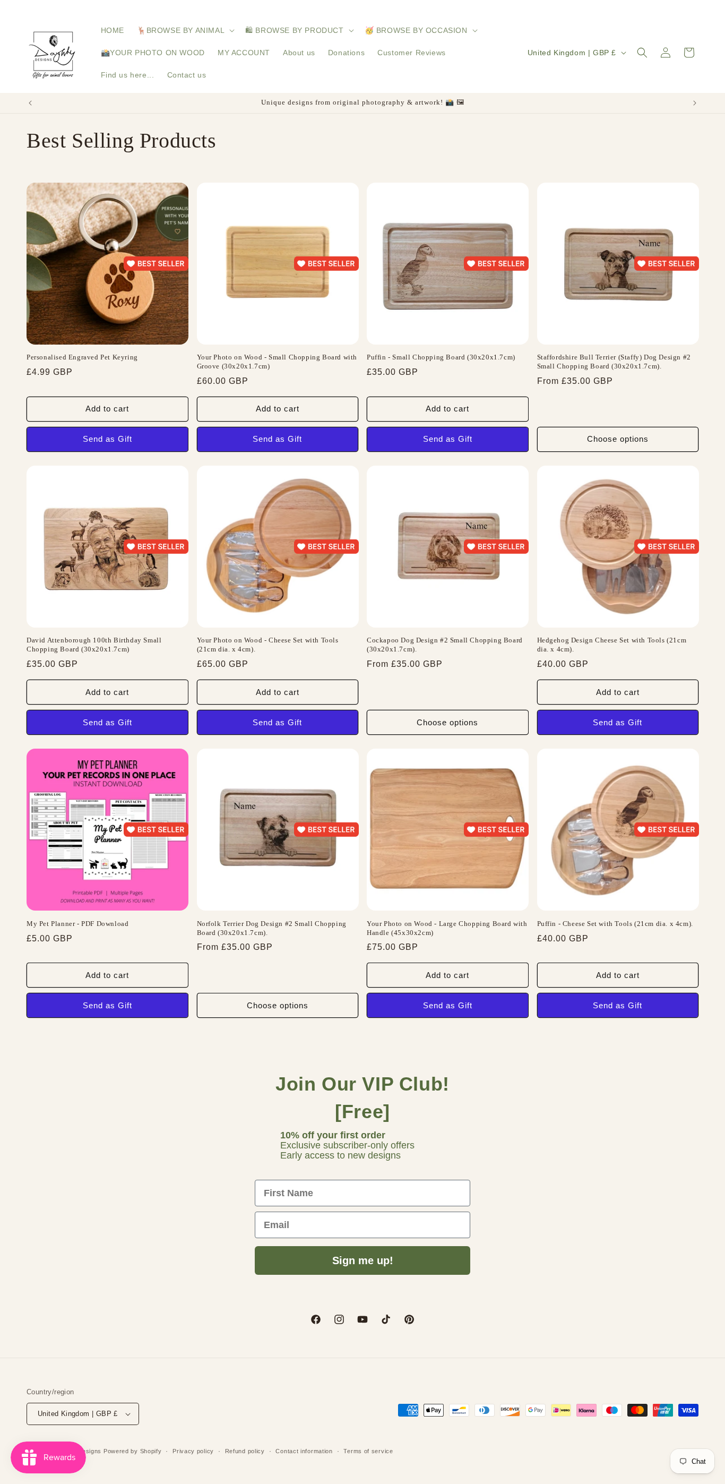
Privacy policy (193, 1451)
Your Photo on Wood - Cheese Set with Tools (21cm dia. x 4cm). (268, 644)
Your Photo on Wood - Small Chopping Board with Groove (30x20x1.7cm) (277, 361)
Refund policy (245, 1451)
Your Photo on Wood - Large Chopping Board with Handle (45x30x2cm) (447, 928)
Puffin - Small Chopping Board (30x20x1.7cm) (441, 357)
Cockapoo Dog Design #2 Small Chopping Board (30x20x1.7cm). (445, 644)
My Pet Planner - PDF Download (77, 924)
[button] (185, 30)
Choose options (618, 438)
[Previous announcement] (30, 103)
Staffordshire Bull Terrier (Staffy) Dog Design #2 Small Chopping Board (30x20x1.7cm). (614, 361)
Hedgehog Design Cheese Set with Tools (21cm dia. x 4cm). (612, 644)
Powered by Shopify (132, 1451)
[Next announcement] (694, 103)
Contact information (303, 1451)
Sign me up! (362, 1260)
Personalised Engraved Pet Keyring (82, 357)
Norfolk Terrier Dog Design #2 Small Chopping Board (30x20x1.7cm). (272, 928)
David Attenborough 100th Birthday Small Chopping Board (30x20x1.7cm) (94, 644)
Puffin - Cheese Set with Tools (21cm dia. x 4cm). (615, 924)
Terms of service (368, 1451)
